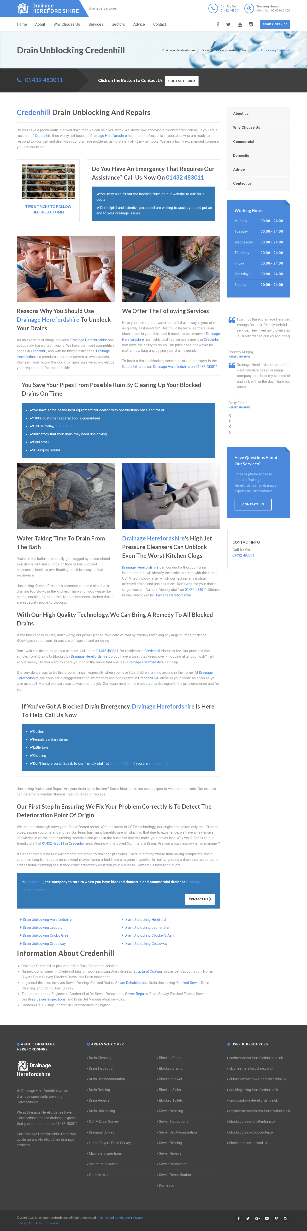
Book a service (275, 24)
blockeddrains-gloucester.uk (251, 1132)
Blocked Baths (170, 1058)
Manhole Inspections (105, 1153)
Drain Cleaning (100, 1058)
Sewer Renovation (173, 1164)
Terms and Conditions (115, 1217)
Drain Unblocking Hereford (145, 919)
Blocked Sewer (188, 983)
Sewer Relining (170, 1143)
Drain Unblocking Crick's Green (47, 935)
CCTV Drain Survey (104, 1121)
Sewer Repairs (136, 994)
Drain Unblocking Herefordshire (47, 919)
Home (22, 24)
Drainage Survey (101, 1132)
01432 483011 (230, 10)
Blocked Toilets (171, 1100)
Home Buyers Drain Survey (110, 1143)
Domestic (241, 155)
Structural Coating (147, 971)
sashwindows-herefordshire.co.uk (256, 1058)
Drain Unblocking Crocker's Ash (149, 935)
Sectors (118, 24)
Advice (139, 24)
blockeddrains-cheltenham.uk (252, 1121)
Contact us (242, 183)
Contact (159, 24)
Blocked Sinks (170, 1090)
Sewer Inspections (51, 999)
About (40, 24)
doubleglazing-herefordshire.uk (253, 1090)
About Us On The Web (44, 1223)
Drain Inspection (101, 1068)
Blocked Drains (170, 1068)
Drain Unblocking (102, 1111)
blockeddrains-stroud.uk (248, 1143)
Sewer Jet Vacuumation (178, 1132)
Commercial (243, 141)
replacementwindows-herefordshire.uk (259, 1111)
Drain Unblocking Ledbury (42, 927)
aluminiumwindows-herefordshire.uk (257, 1079)
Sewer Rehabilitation (131, 983)
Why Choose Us (66, 24)
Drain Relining (99, 1090)
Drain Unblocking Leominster (147, 927)
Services (96, 24)
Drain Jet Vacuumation (107, 1079)
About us (240, 113)
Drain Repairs (99, 1100)
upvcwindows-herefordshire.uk (253, 1100)
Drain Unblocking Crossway (44, 943)
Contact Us (199, 899)
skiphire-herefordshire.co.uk (251, 1068)
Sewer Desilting (171, 1111)
